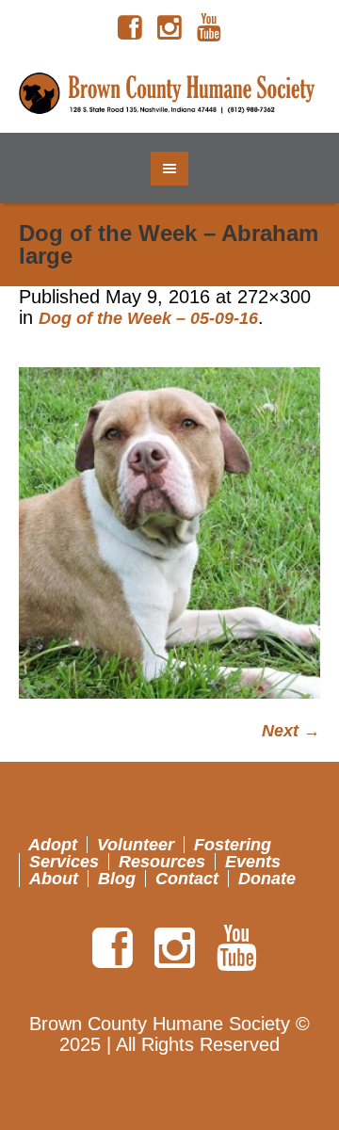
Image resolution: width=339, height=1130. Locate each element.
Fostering (232, 844)
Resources (162, 861)
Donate (267, 878)
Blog (117, 878)
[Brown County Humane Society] (169, 94)
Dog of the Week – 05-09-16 (148, 318)
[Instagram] (169, 28)
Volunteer (135, 844)
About (53, 878)
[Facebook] (130, 28)
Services (64, 861)
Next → (291, 730)
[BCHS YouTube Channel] (209, 28)
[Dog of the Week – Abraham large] (169, 533)
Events (253, 861)
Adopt (52, 844)
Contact (186, 878)
